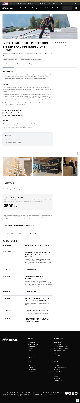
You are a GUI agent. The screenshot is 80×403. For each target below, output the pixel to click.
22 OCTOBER (34, 233)
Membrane (31, 348)
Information (8, 64)
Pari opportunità (58, 354)
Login (29, 365)
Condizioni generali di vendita (61, 348)
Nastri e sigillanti (32, 346)
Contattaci (60, 8)
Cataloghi (30, 367)
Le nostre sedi (57, 369)
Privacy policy (57, 342)
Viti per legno (31, 342)
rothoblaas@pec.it (21, 396)
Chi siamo (56, 365)
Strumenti (43, 8)
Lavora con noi (67, 3)
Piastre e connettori (33, 344)
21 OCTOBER (21, 233)
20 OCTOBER (9, 233)
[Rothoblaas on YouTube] (76, 393)
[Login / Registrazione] (76, 8)
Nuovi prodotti (31, 355)
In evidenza (20, 8)
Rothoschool (31, 371)
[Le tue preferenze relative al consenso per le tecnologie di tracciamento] (77, 400)
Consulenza (31, 373)
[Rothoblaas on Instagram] (73, 393)
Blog (50, 3)
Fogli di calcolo (32, 369)
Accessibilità (57, 355)
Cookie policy (57, 344)
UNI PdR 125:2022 (58, 380)
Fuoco (29, 350)
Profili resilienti (31, 352)
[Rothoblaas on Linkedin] (69, 393)
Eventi (60, 3)
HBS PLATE (31, 357)
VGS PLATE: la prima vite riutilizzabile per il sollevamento (40, 1)
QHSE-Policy (57, 378)
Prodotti (27, 8)
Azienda (55, 3)
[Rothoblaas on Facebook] (66, 393)
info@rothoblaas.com (7, 396)
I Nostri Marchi (43, 3)
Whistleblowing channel (59, 350)
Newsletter (31, 374)
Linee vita (30, 354)
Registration (20, 64)
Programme (32, 64)
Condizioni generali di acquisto (61, 346)
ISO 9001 (56, 376)
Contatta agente (58, 371)
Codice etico (57, 352)
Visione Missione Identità (60, 367)
